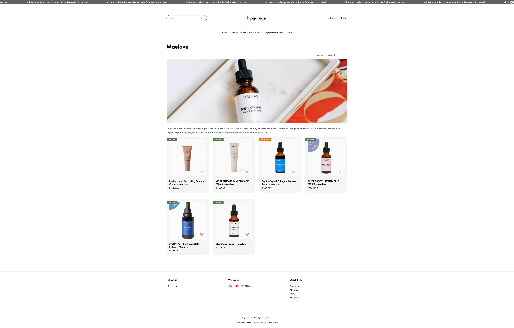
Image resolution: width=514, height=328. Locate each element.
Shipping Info (258, 322)
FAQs (292, 294)
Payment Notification (275, 32)
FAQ (290, 32)
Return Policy (272, 322)
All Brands (295, 297)
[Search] (202, 18)
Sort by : (320, 55)
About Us (294, 290)
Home (224, 32)
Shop (232, 32)
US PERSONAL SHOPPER (251, 32)
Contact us (295, 286)
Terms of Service (243, 322)
